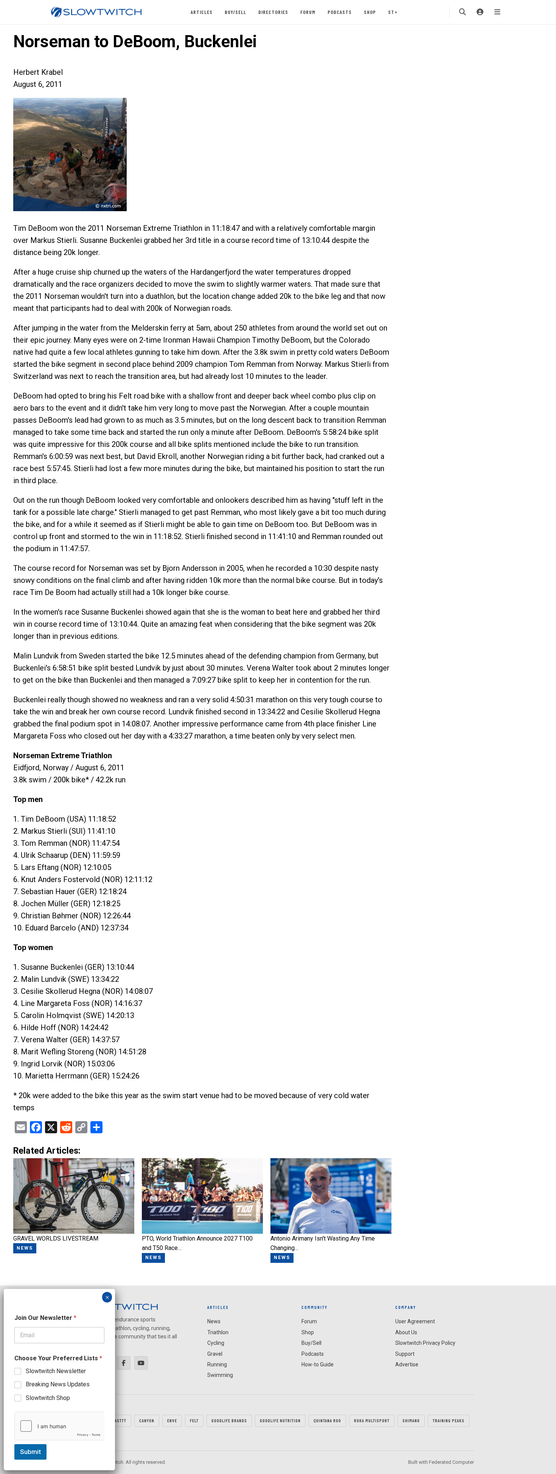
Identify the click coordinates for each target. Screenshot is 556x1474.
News (214, 1321)
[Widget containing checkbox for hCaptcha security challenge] (59, 1426)
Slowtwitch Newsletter (56, 1371)
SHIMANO (411, 1420)
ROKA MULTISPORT (372, 1420)
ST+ (393, 12)
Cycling (215, 1343)
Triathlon (217, 1332)
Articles (202, 12)
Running (217, 1364)
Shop (370, 12)
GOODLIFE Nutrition (280, 1420)
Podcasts (340, 12)
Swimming (220, 1375)
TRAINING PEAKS (448, 1420)
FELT (194, 1420)
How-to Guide (317, 1364)
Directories (273, 12)
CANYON (146, 1420)
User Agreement (415, 1321)
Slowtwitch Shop (48, 1397)
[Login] (480, 12)
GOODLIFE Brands (229, 1420)
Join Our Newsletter (45, 1317)
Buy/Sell (235, 12)
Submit (30, 1451)
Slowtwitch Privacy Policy (425, 1343)
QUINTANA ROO (327, 1420)
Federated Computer (451, 1462)
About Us (406, 1332)
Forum (307, 12)
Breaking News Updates (58, 1384)
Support (405, 1354)
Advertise (406, 1364)
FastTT (119, 1420)
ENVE (172, 1420)
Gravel (214, 1354)
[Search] (462, 12)
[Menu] (497, 12)
